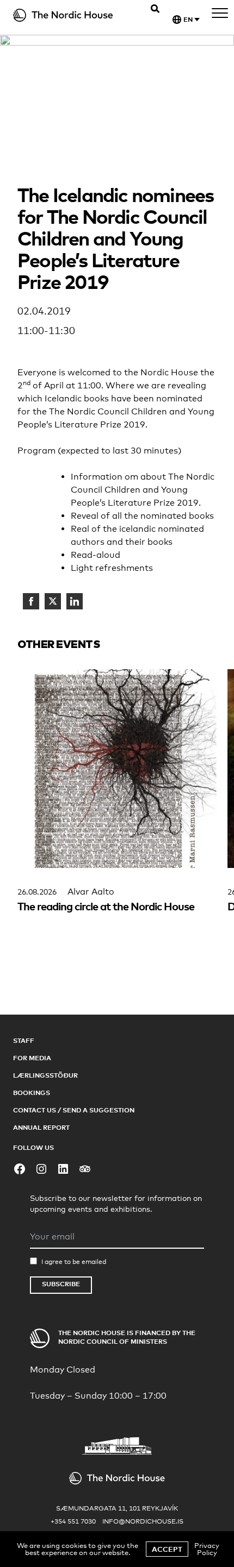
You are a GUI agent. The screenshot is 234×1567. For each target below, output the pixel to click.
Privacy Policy (206, 1549)
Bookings (31, 1092)
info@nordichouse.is (142, 1521)
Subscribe (61, 1284)
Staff (23, 1040)
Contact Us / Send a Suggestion (73, 1110)
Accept (167, 1549)
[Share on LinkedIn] (74, 601)
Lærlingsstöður (45, 1075)
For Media (32, 1058)
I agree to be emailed (73, 1262)
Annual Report (41, 1127)
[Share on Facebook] (31, 601)
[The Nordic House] (68, 15)
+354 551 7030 (73, 1521)
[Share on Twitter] (53, 601)
